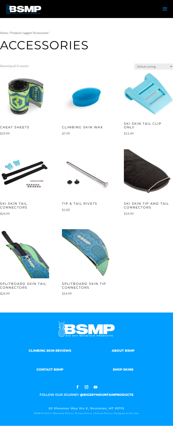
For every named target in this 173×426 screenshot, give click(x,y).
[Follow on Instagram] (86, 387)
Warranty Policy (63, 413)
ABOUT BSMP (123, 351)
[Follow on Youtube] (95, 387)
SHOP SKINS (123, 369)
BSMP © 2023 (42, 413)
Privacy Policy (83, 413)
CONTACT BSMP (49, 369)
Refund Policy (103, 413)
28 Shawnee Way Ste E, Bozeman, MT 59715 (86, 408)
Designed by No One (126, 413)
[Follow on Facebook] (77, 387)
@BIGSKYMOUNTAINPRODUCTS (106, 395)
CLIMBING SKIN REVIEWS (50, 351)
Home (4, 33)
